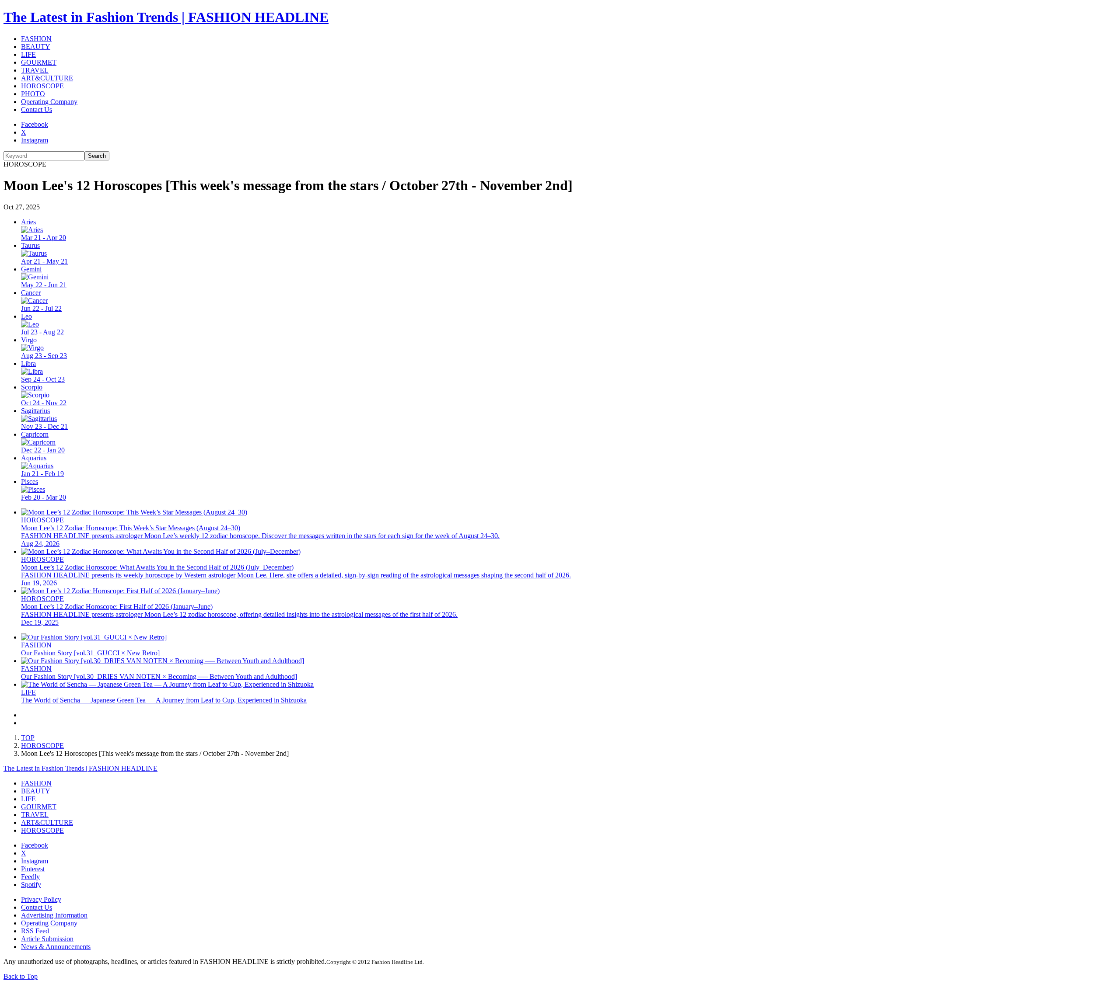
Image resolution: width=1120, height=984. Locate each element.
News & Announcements (56, 946)
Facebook (34, 124)
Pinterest (33, 869)
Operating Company (49, 101)
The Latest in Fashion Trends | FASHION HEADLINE (166, 17)
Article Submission (47, 938)
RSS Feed (35, 931)
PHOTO (33, 93)
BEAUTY (35, 46)
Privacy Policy (41, 899)
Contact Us (36, 109)
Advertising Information (54, 915)
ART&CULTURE (47, 78)
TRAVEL (35, 70)
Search (97, 156)
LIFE (28, 54)
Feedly (30, 876)
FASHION (36, 38)
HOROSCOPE (42, 86)
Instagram (34, 140)
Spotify (31, 884)
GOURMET (38, 62)
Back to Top (21, 976)
